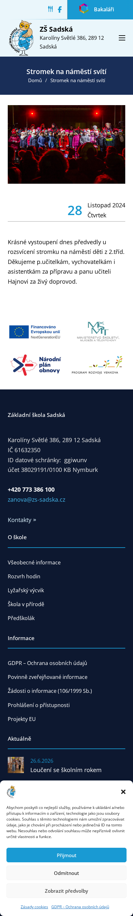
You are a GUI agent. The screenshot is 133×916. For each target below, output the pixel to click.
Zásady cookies (34, 907)
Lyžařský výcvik (26, 590)
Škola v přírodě (26, 604)
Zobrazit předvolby (66, 891)
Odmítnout (66, 873)
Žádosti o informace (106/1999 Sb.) (50, 690)
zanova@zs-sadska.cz (36, 499)
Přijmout (67, 855)
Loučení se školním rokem (66, 770)
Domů (35, 80)
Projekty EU (22, 719)
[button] (123, 792)
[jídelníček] (53, 10)
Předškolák (21, 618)
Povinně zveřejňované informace (47, 677)
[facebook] (62, 10)
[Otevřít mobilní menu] (122, 37)
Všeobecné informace (34, 562)
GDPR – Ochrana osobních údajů (80, 907)
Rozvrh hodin (24, 576)
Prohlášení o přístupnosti (39, 705)
